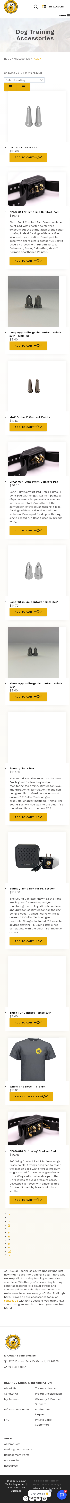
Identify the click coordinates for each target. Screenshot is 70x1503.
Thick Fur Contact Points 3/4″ (30, 1012)
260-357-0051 (17, 1367)
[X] (25, 1498)
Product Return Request (45, 1412)
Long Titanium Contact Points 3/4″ (34, 602)
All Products (12, 1444)
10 (9, 1251)
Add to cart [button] (24, 157)
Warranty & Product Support (48, 1401)
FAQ (6, 1419)
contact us (11, 1300)
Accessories (22, 58)
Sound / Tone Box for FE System (32, 888)
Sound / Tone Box (22, 768)
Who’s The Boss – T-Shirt (28, 1086)
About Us (10, 1388)
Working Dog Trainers (18, 1449)
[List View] (23, 87)
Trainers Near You (46, 1388)
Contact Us (11, 1393)
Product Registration (48, 1393)
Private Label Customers (43, 1422)
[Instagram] (38, 1498)
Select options (27, 1096)
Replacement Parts (16, 1454)
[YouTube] (44, 1498)
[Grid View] (10, 87)
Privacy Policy (40, 1488)
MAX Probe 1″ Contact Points (30, 417)
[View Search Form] (35, 6)
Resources (11, 1465)
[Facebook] (32, 1498)
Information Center (16, 1409)
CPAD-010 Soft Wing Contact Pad (33, 1151)
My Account (56, 6)
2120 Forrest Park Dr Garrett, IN (29, 1361)
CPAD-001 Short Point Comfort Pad (34, 212)
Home (7, 58)
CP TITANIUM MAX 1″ (24, 147)
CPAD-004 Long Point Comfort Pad (34, 481)
